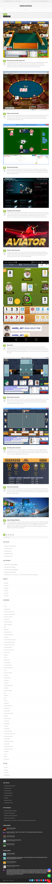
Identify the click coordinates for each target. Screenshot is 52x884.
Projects (5, 700)
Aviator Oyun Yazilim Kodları (9, 614)
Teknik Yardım (6, 728)
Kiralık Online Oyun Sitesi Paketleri (14, 840)
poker (5, 698)
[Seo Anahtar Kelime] (4, 854)
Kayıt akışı (6, 770)
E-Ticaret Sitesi (7, 652)
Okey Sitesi (6, 682)
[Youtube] (42, 1)
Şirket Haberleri (7, 710)
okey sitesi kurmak (15, 883)
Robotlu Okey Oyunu (8, 705)
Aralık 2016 (6, 593)
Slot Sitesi (6, 716)
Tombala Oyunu (7, 738)
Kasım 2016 (6, 595)
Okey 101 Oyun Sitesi (8, 672)
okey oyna (2, 883)
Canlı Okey (6, 637)
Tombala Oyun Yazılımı (8, 736)
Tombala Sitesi (7, 743)
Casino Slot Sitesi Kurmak (9, 649)
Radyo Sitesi (6, 703)
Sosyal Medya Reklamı (13, 520)
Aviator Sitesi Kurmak (13, 250)
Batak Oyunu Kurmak (13, 397)
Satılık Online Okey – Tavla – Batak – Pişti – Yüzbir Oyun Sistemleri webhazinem (19, 574)
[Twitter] (34, 1)
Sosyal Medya (6, 723)
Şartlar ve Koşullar (37, 883)
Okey (5, 670)
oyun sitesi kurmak (22, 883)
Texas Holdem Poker (8, 731)
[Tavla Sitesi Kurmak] (4, 836)
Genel (5, 657)
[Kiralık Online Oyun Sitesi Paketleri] (4, 840)
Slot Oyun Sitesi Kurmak (8, 713)
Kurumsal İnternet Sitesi (8, 667)
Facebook (6, 655)
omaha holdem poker (8, 685)
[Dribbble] (38, 1)
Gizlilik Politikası (44, 883)
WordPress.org (7, 775)
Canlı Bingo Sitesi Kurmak (9, 634)
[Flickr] (46, 1)
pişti (5, 693)
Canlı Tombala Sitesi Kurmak (9, 642)
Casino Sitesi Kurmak (8, 647)
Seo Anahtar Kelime (11, 853)
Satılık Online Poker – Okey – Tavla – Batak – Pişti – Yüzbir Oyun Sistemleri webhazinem (24, 832)
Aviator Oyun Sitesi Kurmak (9, 611)
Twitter (5, 754)
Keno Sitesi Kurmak (7, 665)
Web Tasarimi (6, 759)
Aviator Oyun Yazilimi (8, 616)
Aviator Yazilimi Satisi (8, 624)
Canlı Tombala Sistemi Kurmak (10, 639)
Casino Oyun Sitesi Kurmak (9, 644)
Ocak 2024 (6, 588)
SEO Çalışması (6, 708)
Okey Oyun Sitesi (7, 677)
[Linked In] (40, 1)
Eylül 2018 (6, 590)
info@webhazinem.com (9, 1)
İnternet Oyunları (7, 662)
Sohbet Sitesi (6, 721)
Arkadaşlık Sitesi (7, 609)
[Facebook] (32, 1)
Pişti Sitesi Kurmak (12, 167)
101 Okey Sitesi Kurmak (13, 448)
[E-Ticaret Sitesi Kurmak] (4, 862)
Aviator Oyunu (7, 619)
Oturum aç (6, 767)
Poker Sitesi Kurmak (13, 113)
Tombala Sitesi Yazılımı (8, 749)
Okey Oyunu (6, 680)
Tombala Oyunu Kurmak (8, 741)
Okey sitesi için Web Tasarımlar (13, 865)
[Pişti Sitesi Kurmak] (4, 844)
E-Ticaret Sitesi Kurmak (11, 861)
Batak (5, 627)
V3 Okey (5, 756)
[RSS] (48, 1)
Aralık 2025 (6, 583)
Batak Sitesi (6, 629)
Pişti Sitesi (6, 695)
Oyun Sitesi (6, 688)
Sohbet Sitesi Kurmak (8, 564)
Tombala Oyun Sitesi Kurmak (9, 733)
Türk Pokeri (6, 751)
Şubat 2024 (6, 585)
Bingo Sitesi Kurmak (8, 632)
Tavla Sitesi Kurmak (12, 487)
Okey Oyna (10, 345)
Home (5, 16)
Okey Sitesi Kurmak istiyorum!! (16, 60)
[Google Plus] (36, 1)
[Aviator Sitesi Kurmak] (4, 829)
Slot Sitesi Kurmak (7, 718)
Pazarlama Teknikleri (8, 690)
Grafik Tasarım (7, 660)
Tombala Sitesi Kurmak (13, 210)
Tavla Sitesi (6, 726)
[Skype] (44, 1)
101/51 (5, 606)
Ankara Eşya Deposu (8, 883)
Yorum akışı (6, 772)
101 (4, 604)
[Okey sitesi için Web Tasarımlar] (4, 866)
